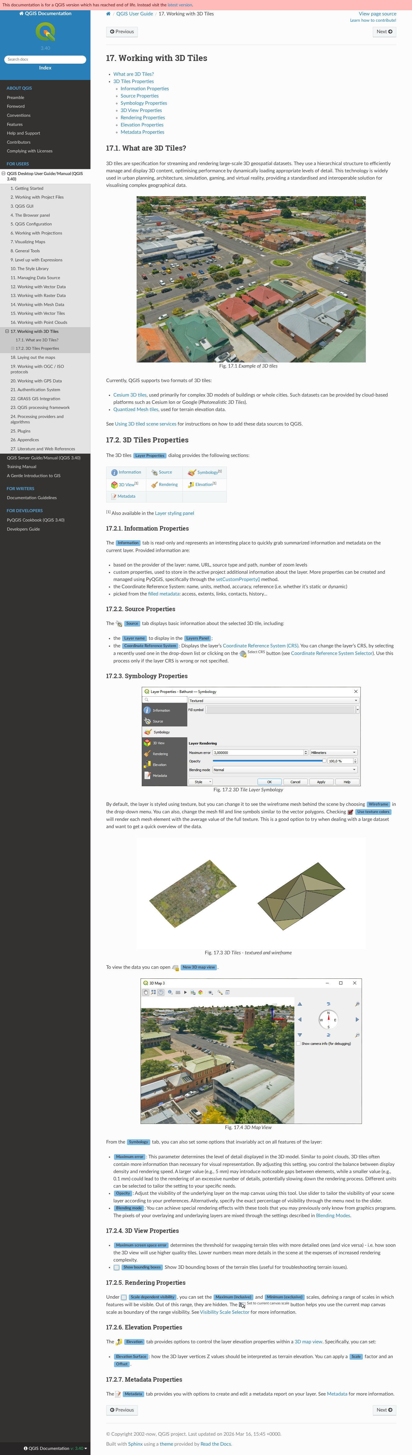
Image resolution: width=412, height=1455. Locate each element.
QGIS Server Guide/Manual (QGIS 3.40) (44, 458)
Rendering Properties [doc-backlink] (145, 1282)
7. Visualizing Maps (28, 242)
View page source (377, 13)
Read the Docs (216, 1444)
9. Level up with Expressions (36, 260)
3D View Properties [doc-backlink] (142, 1230)
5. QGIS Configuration (31, 224)
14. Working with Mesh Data (37, 304)
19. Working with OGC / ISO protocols (37, 369)
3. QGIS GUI (22, 206)
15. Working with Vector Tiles (38, 313)
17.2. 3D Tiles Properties (37, 349)
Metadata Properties (142, 132)
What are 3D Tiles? (133, 74)
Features (15, 124)
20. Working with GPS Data (36, 381)
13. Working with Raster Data (38, 295)
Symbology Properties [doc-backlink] (147, 676)
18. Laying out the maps (33, 357)
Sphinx (135, 1444)
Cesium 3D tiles (130, 395)
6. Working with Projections (36, 233)
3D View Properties (141, 110)
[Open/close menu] (3, 174)
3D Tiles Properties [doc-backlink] (147, 440)
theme (166, 1444)
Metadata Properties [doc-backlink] (144, 1379)
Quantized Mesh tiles (135, 409)
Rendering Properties (143, 117)
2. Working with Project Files (37, 197)
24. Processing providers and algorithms (37, 419)
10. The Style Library (30, 268)
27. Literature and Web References (43, 449)
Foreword (16, 106)
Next (382, 31)
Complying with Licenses (29, 151)
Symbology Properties (144, 103)
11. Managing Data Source (35, 278)
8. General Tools (25, 251)
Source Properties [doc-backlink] (140, 609)
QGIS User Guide (134, 13)
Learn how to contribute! (373, 20)
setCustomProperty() (238, 579)
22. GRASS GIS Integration (35, 399)
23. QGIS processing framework (40, 407)
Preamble (15, 97)
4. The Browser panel (30, 215)
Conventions (18, 115)
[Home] (108, 13)
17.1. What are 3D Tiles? (37, 340)
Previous (124, 31)
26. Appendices (25, 440)
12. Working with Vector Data (38, 287)
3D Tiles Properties (133, 81)
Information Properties (145, 88)
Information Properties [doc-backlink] (147, 528)
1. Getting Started (27, 188)
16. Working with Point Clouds (39, 322)
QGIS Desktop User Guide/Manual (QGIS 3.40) (45, 176)
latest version (180, 5)
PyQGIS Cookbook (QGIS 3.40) (36, 520)
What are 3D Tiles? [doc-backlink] (146, 148)
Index (45, 67)
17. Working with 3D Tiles (35, 331)
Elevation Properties (142, 125)
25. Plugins (20, 431)
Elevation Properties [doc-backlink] (144, 1327)
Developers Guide (23, 529)
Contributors (18, 142)
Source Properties (140, 96)
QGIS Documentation (47, 13)
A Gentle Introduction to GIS (34, 476)
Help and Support (23, 133)
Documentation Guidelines (32, 498)
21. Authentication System (35, 390)
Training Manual (21, 466)
